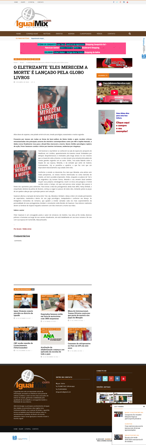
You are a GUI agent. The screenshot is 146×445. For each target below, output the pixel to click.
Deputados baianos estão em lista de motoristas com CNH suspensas (52, 316)
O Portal (31, 2)
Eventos (59, 34)
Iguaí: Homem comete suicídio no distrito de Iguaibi (23, 313)
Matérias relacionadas (22, 289)
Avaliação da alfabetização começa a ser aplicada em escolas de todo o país (52, 350)
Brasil (16, 59)
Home (16, 2)
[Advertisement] (53, 265)
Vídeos (99, 34)
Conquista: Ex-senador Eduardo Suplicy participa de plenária (133, 417)
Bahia (43, 296)
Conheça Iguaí (32, 34)
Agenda (71, 34)
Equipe (23, 2)
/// (33, 289)
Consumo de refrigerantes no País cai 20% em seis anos (79, 345)
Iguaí (24, 296)
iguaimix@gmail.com (64, 392)
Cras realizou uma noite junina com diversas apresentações (134, 428)
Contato (41, 2)
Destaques (22, 59)
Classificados (85, 34)
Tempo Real (36, 59)
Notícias (46, 34)
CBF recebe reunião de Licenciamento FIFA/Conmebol (23, 345)
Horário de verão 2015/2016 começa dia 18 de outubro (134, 439)
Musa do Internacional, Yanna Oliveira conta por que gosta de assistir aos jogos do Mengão (79, 314)
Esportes (85, 296)
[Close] (144, 406)
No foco (77, 329)
